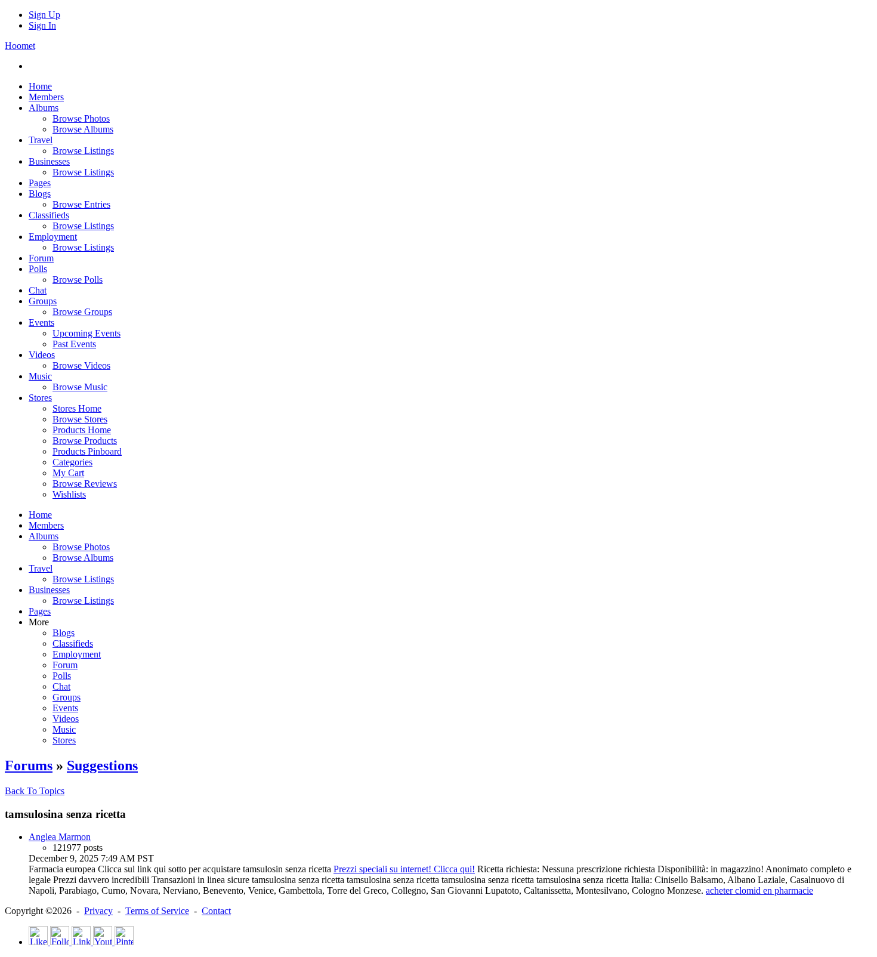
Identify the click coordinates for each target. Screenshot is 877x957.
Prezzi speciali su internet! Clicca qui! (404, 869)
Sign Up (44, 15)
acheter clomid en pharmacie (759, 890)
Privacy (98, 911)
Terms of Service (157, 911)
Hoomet (20, 46)
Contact (216, 911)
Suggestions (102, 765)
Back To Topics (34, 791)
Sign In (42, 25)
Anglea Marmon (60, 837)
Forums (29, 765)
